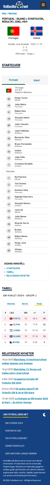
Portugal (13, 80)
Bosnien (17, 342)
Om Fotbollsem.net (16, 438)
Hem (4, 13)
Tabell (10, 272)
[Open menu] (43, 5)
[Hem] (15, 5)
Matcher (13, 13)
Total (39, 304)
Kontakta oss (13, 430)
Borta (25, 304)
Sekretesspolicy (14, 446)
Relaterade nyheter (18, 275)
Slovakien (18, 324)
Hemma (11, 304)
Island (36, 80)
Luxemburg (19, 330)
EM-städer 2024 (14, 423)
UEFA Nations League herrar (21, 453)
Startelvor (13, 268)
